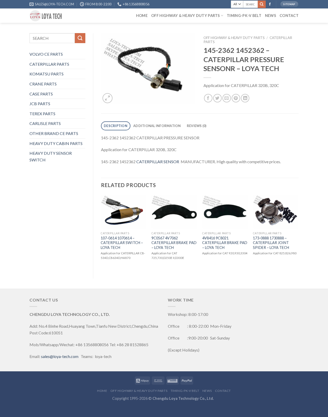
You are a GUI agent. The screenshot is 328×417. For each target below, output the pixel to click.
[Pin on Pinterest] (236, 98)
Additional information (157, 126)
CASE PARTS (41, 93)
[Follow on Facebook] (269, 4)
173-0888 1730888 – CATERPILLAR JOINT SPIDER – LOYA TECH (271, 243)
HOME (142, 15)
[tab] (115, 125)
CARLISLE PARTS (45, 123)
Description (115, 126)
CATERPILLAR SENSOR (157, 161)
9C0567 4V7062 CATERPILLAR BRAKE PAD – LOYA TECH (174, 243)
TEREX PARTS (42, 113)
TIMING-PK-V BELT (244, 15)
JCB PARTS (39, 103)
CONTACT (289, 15)
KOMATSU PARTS (46, 73)
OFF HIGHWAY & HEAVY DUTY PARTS (185, 15)
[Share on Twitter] (217, 98)
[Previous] (101, 232)
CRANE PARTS (43, 83)
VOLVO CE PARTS (46, 54)
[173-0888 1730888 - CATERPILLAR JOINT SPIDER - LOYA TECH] (276, 212)
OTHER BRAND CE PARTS (53, 133)
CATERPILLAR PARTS (49, 64)
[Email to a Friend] (226, 98)
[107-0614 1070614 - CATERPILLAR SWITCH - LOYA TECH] (123, 212)
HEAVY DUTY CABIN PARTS (56, 143)
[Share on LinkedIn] (245, 98)
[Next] (298, 232)
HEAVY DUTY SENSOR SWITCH (50, 156)
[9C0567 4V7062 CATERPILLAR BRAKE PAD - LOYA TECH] (174, 212)
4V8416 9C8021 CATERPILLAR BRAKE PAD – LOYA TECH (224, 243)
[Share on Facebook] (208, 98)
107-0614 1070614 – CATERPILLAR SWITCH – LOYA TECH (122, 243)
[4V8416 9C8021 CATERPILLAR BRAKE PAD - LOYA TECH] (225, 212)
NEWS (270, 15)
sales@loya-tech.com (59, 356)
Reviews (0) (197, 126)
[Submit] (261, 4)
